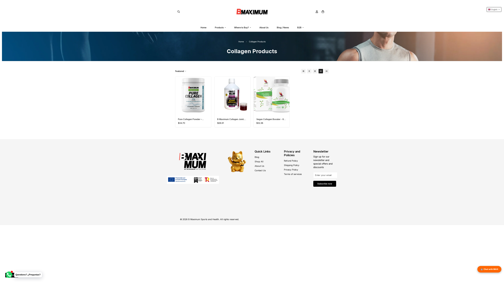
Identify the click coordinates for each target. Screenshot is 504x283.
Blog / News (283, 27)
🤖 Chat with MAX (489, 269)
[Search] (178, 12)
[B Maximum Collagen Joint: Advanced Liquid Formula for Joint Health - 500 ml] (232, 94)
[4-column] (321, 71)
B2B (299, 27)
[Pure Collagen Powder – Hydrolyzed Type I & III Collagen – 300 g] (193, 94)
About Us (263, 27)
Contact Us (260, 170)
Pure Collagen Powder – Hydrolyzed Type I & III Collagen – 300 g (190, 119)
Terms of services (293, 174)
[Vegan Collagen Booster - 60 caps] (272, 94)
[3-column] (315, 71)
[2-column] (309, 71)
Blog (257, 157)
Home (203, 27)
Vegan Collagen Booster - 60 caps (270, 119)
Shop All (259, 161)
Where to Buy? (241, 27)
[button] (323, 12)
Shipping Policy (291, 165)
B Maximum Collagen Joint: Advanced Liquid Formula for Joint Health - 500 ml (231, 119)
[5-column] (326, 71)
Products (219, 27)
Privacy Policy (291, 169)
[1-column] (303, 71)
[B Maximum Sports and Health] (252, 11)
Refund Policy (291, 160)
